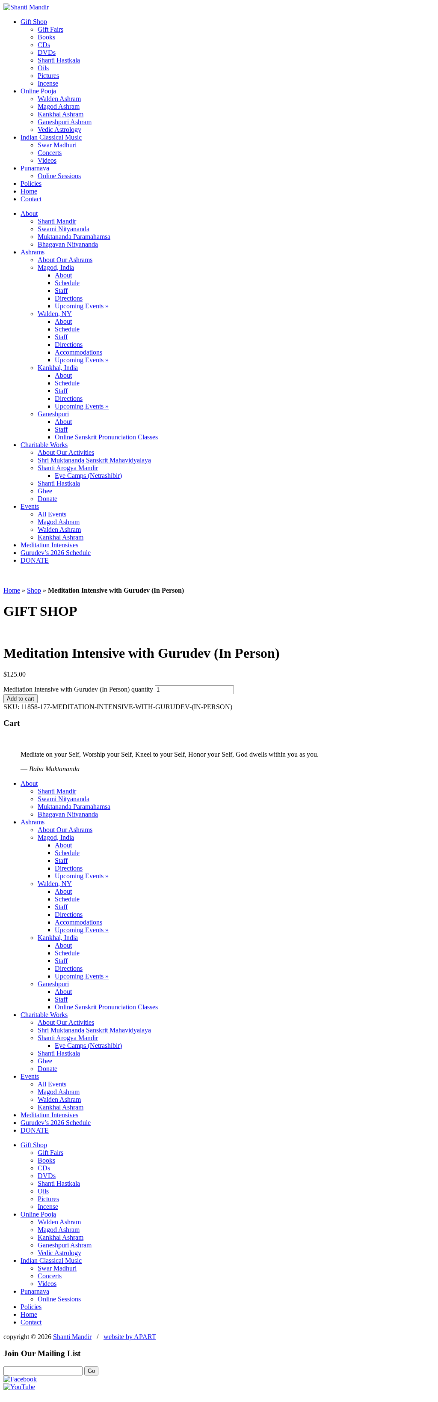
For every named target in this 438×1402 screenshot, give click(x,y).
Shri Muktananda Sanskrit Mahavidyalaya (94, 460)
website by (130, 1336)
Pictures (48, 75)
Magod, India (56, 267)
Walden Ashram (59, 98)
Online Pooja (38, 91)
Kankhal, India (58, 367)
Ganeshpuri (53, 414)
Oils (43, 68)
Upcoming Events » (82, 306)
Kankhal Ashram (60, 114)
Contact (31, 199)
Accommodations (78, 352)
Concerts (50, 152)
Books (46, 37)
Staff (61, 290)
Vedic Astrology (59, 129)
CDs (44, 44)
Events (30, 506)
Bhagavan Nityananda (68, 244)
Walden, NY (55, 313)
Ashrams (32, 252)
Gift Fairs (50, 29)
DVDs (47, 52)
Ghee (45, 491)
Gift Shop (34, 21)
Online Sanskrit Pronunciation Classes (106, 437)
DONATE (35, 560)
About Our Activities (66, 452)
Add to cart (20, 698)
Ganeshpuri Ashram (65, 121)
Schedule (67, 282)
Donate (47, 498)
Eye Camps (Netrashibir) (88, 475)
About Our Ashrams (65, 259)
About (29, 213)
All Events (52, 514)
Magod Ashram (59, 106)
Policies (31, 183)
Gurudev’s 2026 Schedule (56, 552)
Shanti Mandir (57, 221)
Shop (34, 590)
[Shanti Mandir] (26, 7)
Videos (47, 160)
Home (29, 191)
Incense (48, 83)
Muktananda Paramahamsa (74, 236)
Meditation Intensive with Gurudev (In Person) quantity (78, 689)
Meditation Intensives (49, 545)
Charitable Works (44, 444)
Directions (69, 298)
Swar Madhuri (57, 145)
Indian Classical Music (51, 137)
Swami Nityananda (63, 229)
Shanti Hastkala (59, 60)
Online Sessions (59, 175)
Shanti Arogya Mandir (68, 467)
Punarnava (35, 168)
